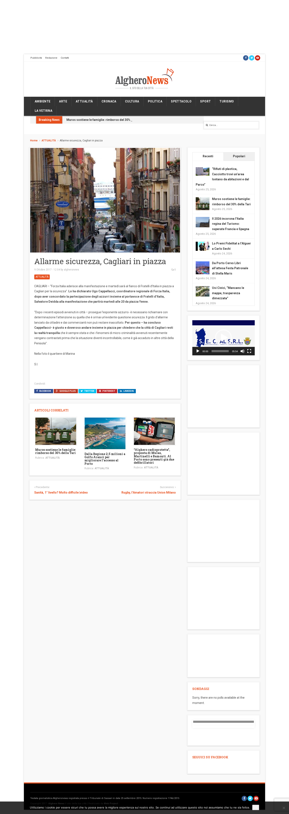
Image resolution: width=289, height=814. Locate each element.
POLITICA (155, 101)
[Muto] (242, 351)
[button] (223, 337)
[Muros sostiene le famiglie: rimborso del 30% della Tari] (55, 431)
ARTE (63, 101)
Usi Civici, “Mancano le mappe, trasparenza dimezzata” (228, 293)
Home (34, 140)
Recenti (208, 156)
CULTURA (132, 101)
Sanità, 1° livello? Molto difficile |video (61, 492)
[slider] (220, 351)
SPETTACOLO (181, 101)
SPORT (205, 101)
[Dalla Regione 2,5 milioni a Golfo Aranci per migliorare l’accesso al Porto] (105, 433)
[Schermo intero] (249, 351)
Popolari (239, 156)
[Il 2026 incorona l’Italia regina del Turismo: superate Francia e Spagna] (202, 222)
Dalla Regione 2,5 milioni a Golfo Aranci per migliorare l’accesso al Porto (104, 459)
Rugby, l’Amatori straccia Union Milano (148, 492)
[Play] (198, 351)
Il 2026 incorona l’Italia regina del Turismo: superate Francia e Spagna (230, 224)
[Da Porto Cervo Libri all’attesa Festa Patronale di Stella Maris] (202, 268)
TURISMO (226, 101)
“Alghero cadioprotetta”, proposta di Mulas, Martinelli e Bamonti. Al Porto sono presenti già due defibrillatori (154, 456)
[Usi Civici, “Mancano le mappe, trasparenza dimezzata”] (202, 291)
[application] (223, 337)
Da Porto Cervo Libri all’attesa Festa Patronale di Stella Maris (230, 268)
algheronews (71, 269)
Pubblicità (36, 58)
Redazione (51, 58)
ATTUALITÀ (84, 101)
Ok (255, 807)
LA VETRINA (43, 110)
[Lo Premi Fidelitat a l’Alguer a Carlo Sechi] (202, 246)
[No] (284, 808)
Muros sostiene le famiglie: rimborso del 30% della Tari (105, 119)
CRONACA (109, 101)
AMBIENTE (42, 101)
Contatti (65, 58)
